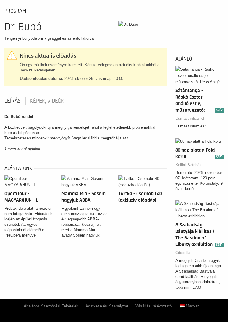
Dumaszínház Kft (190, 118)
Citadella (182, 253)
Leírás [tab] (12, 101)
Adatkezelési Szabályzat (107, 306)
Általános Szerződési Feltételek (51, 306)
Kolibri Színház (188, 165)
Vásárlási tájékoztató (153, 306)
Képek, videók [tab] (47, 101)
